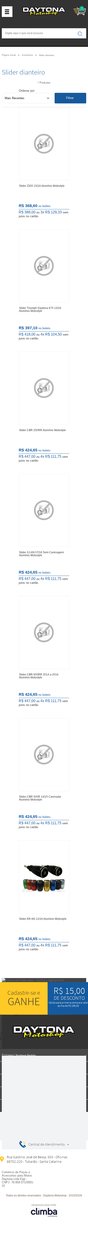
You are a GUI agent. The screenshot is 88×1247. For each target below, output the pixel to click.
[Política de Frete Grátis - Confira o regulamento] (44, 980)
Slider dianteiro (46, 55)
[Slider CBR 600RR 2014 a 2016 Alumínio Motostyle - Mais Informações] (44, 632)
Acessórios (28, 55)
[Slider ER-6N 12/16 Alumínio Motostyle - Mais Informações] (44, 877)
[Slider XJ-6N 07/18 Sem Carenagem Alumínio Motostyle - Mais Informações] (44, 510)
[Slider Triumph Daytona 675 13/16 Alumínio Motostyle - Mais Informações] (44, 266)
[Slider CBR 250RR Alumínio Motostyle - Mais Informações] (44, 388)
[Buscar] (80, 34)
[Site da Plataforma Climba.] (44, 1210)
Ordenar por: (27, 90)
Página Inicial (9, 55)
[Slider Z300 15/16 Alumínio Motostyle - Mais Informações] (44, 143)
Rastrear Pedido (26, 1055)
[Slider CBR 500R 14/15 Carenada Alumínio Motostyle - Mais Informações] (44, 754)
